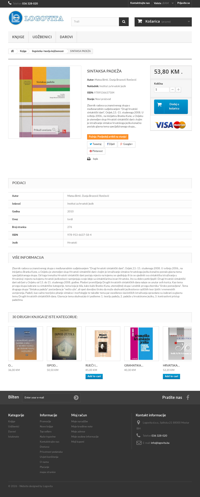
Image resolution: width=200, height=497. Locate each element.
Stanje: (91, 99)
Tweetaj (96, 144)
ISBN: (90, 93)
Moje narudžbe (79, 421)
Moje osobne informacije (85, 437)
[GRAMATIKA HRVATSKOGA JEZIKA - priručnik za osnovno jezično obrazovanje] (141, 343)
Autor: (90, 80)
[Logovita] (36, 18)
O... (10, 365)
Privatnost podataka (51, 452)
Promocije (45, 421)
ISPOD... (52, 365)
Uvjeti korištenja (49, 457)
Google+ (128, 144)
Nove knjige (46, 426)
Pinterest (97, 151)
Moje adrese (78, 432)
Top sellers (46, 432)
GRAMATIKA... (133, 365)
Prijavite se (183, 3)
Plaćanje (44, 467)
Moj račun (79, 415)
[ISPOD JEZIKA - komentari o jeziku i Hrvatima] (64, 343)
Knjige (18, 36)
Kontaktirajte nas (140, 3)
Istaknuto (13, 437)
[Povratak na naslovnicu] (12, 51)
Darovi (66, 36)
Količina (158, 84)
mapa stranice (48, 472)
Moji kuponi (77, 442)
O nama (44, 462)
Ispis (95, 159)
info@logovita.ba (160, 443)
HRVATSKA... (171, 365)
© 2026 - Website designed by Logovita (30, 486)
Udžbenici (42, 36)
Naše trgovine (48, 437)
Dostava (44, 447)
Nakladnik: (93, 86)
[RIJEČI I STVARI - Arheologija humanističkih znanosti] (103, 343)
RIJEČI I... (92, 365)
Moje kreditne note (82, 426)
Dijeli (111, 144)
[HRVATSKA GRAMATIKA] (180, 343)
